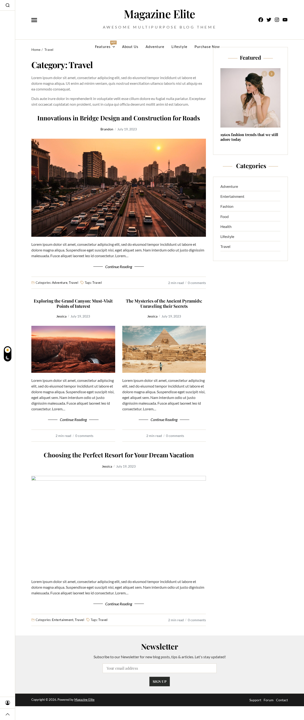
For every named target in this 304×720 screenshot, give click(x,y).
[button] (272, 74)
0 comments (197, 283)
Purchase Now (207, 46)
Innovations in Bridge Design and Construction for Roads (118, 118)
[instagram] (277, 20)
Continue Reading (118, 266)
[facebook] (261, 20)
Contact (282, 700)
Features (105, 45)
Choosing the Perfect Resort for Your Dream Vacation (119, 455)
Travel (73, 282)
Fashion (226, 206)
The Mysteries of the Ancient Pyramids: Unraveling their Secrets (164, 303)
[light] (7, 353)
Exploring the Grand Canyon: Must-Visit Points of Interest (73, 303)
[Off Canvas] (34, 20)
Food (224, 216)
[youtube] (285, 20)
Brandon (106, 129)
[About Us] (7, 702)
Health (226, 226)
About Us (130, 46)
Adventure (155, 46)
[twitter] (269, 20)
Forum (269, 700)
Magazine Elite (84, 699)
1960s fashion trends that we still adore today (249, 137)
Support (255, 700)
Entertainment (62, 619)
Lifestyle (179, 46)
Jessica (61, 316)
